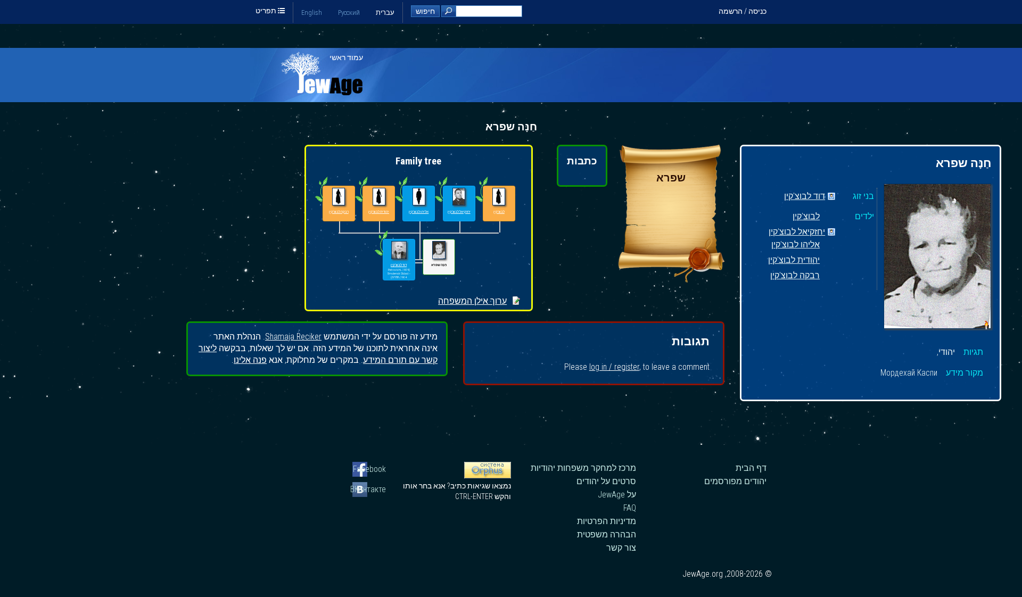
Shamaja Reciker (293, 336)
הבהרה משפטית (606, 534)
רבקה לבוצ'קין (795, 275)
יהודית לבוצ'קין (794, 260)
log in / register (614, 367)
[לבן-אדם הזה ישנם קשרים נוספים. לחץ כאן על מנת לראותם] (381, 255)
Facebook (369, 469)
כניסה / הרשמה (743, 11)
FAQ (629, 508)
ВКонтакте (369, 489)
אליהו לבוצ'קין (795, 245)
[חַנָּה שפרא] (937, 258)
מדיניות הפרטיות (606, 521)
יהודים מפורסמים (735, 481)
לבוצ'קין (806, 216)
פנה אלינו (250, 360)
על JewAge (617, 495)
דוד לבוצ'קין (804, 196)
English (311, 12)
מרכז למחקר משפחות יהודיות (583, 468)
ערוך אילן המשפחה (472, 301)
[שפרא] (671, 280)
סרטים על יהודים (606, 481)
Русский (349, 12)
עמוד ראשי (346, 57)
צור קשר (621, 548)
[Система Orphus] (487, 475)
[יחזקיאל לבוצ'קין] (459, 197)
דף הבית (751, 468)
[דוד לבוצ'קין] (399, 250)
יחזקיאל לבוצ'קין (797, 232)
